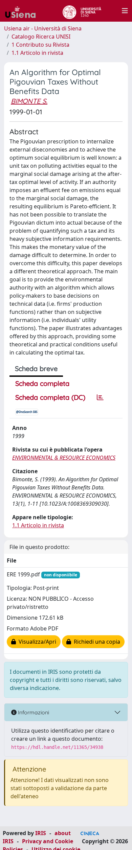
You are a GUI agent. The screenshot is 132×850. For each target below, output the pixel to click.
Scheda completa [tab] (42, 383)
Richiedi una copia (95, 641)
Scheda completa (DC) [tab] (50, 397)
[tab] (100, 397)
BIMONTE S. (29, 101)
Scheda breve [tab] (36, 368)
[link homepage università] (81, 11)
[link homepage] (23, 11)
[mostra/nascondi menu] (125, 10)
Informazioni (33, 712)
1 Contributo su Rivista (40, 44)
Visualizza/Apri (36, 641)
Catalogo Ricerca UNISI (41, 36)
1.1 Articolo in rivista (37, 52)
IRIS (40, 833)
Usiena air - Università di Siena (43, 28)
